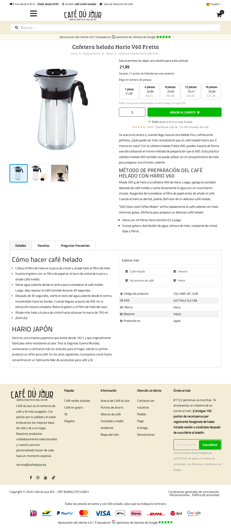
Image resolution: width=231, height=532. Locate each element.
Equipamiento (92, 53)
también (80, 4)
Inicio (74, 53)
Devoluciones (146, 434)
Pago (140, 421)
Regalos (69, 421)
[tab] (20, 245)
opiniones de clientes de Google (136, 37)
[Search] (16, 27)
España (214, 4)
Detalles (20, 245)
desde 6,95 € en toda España (172, 122)
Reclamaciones (180, 494)
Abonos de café (111, 414)
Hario (109, 53)
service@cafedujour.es (31, 464)
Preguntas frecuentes (75, 245)
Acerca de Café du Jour (115, 400)
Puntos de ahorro (112, 407)
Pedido (141, 414)
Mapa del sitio (110, 434)
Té (65, 414)
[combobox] (115, 27)
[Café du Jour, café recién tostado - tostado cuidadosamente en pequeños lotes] (115, 14)
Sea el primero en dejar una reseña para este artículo (153, 60)
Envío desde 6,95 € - (35, 4)
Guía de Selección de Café (117, 4)
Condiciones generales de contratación (193, 491)
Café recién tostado (77, 400)
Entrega (142, 427)
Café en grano (73, 407)
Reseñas (43, 245)
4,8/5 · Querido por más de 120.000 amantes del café (170, 127)
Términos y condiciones (205, 464)
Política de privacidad (205, 494)
